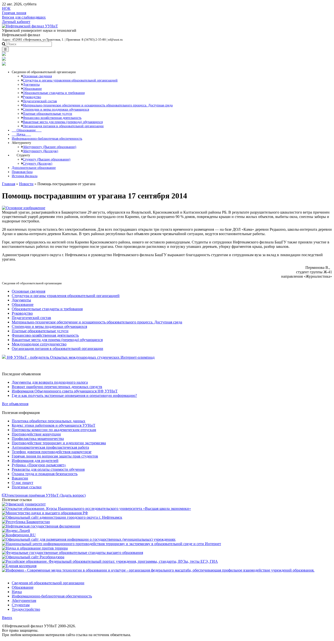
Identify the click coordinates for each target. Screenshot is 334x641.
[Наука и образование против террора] (35, 548)
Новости (26, 184)
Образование (27, 130)
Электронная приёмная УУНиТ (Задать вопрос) (46, 495)
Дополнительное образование (34, 168)
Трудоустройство (26, 609)
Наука (21, 134)
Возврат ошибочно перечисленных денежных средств (57, 387)
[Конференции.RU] (19, 535)
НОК (6, 8)
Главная (8, 184)
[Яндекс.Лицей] (16, 530)
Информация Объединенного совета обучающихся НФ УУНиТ (65, 391)
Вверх (7, 618)
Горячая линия (14, 13)
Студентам (21, 605)
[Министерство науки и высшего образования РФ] (45, 513)
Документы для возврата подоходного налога (50, 382)
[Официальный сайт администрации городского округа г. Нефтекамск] (62, 517)
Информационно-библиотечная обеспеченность (47, 138)
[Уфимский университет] (24, 504)
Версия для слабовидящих (24, 17)
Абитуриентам (24, 600)
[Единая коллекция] (19, 566)
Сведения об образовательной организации (48, 583)
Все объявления (15, 404)
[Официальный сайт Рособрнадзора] (33, 557)
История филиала (24, 176)
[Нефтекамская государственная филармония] (41, 526)
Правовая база (22, 172)
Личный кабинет (16, 22)
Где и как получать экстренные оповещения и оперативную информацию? (74, 395)
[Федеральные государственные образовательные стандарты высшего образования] (72, 552)
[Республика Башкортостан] (26, 522)
